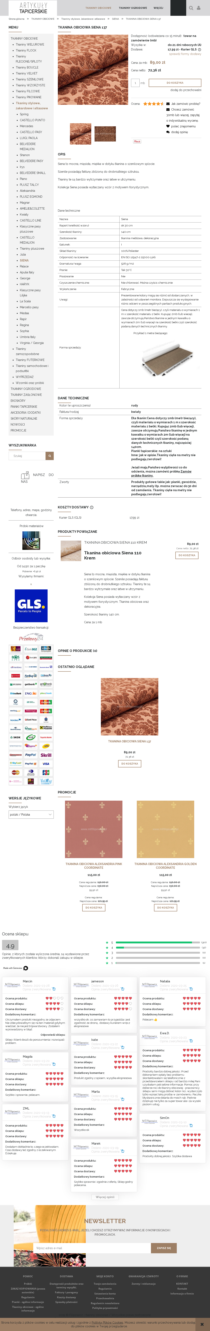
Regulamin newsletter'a (48, 1256)
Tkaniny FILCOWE (28, 91)
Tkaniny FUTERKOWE (30, 360)
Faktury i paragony (66, 1292)
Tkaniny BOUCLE (27, 67)
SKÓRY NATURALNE (24, 418)
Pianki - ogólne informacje (28, 1302)
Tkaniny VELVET (27, 73)
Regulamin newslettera (105, 1303)
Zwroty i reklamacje (144, 1283)
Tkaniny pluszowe (32, 248)
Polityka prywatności (105, 1308)
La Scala (25, 301)
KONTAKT (182, 1283)
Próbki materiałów (31, 526)
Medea (24, 313)
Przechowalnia (105, 1298)
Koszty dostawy (66, 1297)
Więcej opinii (105, 1197)
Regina (24, 325)
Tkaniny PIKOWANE (28, 97)
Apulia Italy (27, 272)
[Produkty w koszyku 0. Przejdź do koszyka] (178, 8)
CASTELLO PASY (31, 132)
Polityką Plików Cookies (107, 1322)
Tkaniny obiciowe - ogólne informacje (28, 1308)
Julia (23, 254)
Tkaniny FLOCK (26, 50)
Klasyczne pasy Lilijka (30, 293)
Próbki (28, 1283)
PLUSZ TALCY (29, 184)
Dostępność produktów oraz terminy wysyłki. (66, 1285)
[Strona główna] (33, 8)
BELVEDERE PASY (31, 161)
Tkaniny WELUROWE (30, 44)
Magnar (25, 202)
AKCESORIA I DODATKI (26, 412)
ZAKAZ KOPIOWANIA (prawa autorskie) (28, 1290)
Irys (22, 167)
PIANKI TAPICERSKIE (24, 406)
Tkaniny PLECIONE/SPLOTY (29, 59)
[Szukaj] (50, 456)
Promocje (18, 430)
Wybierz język (18, 806)
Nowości (18, 424)
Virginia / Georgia (32, 343)
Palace (24, 266)
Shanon (25, 155)
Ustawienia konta (105, 1293)
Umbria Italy (28, 337)
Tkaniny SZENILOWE (29, 79)
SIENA (24, 260)
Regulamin (28, 1297)
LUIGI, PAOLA (29, 138)
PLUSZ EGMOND (31, 196)
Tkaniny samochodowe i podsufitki (32, 368)
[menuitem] (98, 8)
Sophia (24, 331)
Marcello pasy (29, 307)
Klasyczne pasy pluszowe (30, 229)
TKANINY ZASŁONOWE (26, 394)
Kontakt (182, 1288)
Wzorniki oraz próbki (30, 383)
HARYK (24, 284)
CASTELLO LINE (30, 220)
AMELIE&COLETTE (32, 208)
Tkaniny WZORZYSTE (30, 85)
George (25, 278)
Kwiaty (24, 214)
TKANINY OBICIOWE (24, 38)
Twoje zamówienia (105, 1283)
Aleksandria (27, 190)
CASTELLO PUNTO (32, 120)
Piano (23, 178)
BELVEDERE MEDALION (28, 146)
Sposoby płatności (66, 1302)
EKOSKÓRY (18, 400)
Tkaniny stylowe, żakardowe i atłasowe (32, 106)
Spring (24, 114)
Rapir (23, 319)
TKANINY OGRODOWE (26, 388)
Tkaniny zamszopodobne (27, 351)
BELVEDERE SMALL (33, 173)
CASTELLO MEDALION (27, 240)
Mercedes (26, 126)
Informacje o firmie (182, 1293)
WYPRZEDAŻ (25, 377)
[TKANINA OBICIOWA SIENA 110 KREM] (71, 551)
